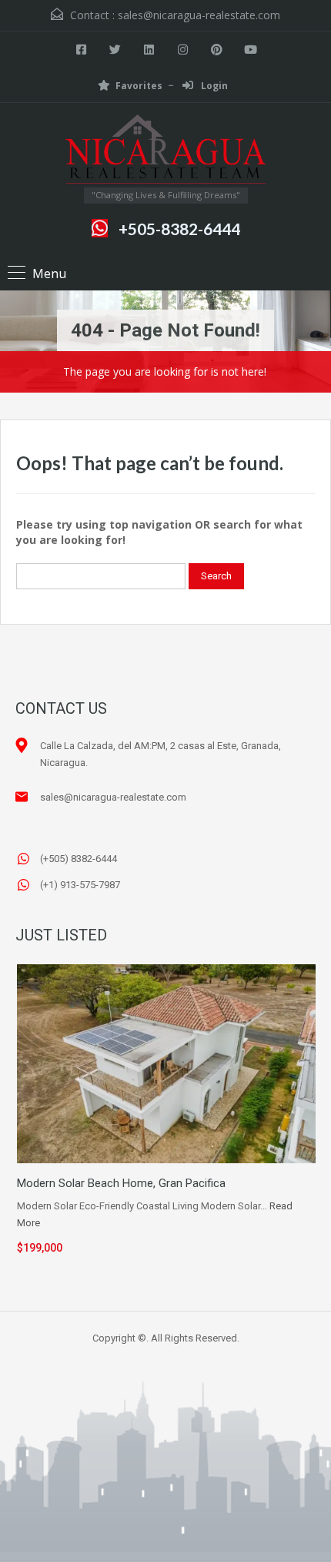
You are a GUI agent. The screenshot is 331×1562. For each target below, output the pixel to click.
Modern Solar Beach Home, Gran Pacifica (121, 1183)
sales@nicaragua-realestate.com (199, 15)
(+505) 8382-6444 (78, 858)
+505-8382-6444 (179, 228)
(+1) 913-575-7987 (80, 884)
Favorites (138, 85)
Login (213, 85)
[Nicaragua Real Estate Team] (165, 150)
